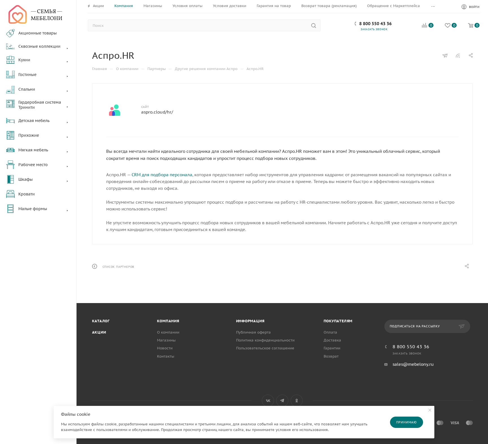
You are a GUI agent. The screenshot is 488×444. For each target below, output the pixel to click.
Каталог (101, 321)
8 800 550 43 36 (375, 23)
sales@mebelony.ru (413, 364)
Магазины (166, 340)
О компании (168, 332)
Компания (168, 321)
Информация (250, 321)
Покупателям (338, 321)
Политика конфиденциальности (265, 340)
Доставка (332, 340)
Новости (165, 348)
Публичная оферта (253, 332)
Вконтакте (268, 401)
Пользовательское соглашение (265, 348)
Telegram (282, 401)
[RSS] (458, 55)
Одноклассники (297, 401)
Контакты (165, 356)
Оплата (330, 332)
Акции (99, 332)
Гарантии (332, 348)
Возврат (331, 356)
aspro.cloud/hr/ (157, 112)
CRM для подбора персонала (162, 174)
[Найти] (314, 25)
